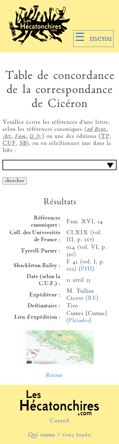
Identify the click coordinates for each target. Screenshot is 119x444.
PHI (86, 269)
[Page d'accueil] (39, 43)
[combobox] (59, 165)
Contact (60, 421)
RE (92, 298)
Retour (54, 375)
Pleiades (78, 320)
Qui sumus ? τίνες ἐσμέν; (59, 435)
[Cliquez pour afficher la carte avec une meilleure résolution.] (59, 363)
